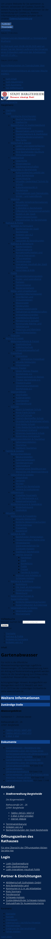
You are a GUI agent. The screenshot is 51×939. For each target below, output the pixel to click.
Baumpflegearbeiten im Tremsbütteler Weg (22, 65)
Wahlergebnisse (24, 524)
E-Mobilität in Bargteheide (29, 207)
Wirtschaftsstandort (26, 154)
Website (18, 818)
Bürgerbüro (27, 563)
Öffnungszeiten (23, 258)
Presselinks (21, 527)
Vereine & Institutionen (27, 489)
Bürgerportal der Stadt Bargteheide (27, 230)
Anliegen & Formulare (22, 225)
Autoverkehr (22, 204)
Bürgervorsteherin (25, 287)
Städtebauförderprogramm (29, 136)
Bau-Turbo (21, 139)
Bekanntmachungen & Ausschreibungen (22, 597)
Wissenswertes (23, 163)
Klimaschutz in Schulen (27, 320)
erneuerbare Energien (27, 314)
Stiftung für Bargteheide (28, 486)
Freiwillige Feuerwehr (26, 495)
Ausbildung (21, 584)
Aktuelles (10, 513)
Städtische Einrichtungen (23, 116)
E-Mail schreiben (22, 815)
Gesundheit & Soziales (22, 474)
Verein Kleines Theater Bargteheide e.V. (27, 372)
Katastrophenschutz (26, 501)
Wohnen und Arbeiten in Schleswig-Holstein (28, 577)
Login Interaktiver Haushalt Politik (23, 869)
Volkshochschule (24, 347)
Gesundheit (22, 477)
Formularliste (22, 237)
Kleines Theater (18, 367)
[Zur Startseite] (22, 99)
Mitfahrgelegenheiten (26, 216)
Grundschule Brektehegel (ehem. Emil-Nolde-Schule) (32, 423)
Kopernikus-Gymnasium (28, 436)
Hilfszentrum (17, 492)
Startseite (10, 110)
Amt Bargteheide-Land (17, 885)
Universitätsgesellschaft (27, 350)
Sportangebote (18, 391)
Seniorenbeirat (23, 284)
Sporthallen (22, 394)
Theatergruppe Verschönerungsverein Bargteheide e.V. (27, 385)
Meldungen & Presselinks (23, 515)
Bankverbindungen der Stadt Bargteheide (27, 829)
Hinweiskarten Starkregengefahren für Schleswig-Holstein (27, 545)
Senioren (20, 480)
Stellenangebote (24, 590)
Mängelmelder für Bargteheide (31, 219)
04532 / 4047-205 (18, 730)
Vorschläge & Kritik (25, 270)
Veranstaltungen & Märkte (24, 607)
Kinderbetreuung (24, 507)
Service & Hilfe (18, 533)
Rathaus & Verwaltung (22, 243)
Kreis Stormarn (13, 891)
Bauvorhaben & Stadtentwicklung (28, 125)
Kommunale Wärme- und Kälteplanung (28, 325)
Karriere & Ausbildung (22, 581)
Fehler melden (13, 931)
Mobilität (15, 199)
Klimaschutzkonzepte (26, 308)
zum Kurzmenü (13, 84)
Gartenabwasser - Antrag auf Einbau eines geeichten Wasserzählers (27, 776)
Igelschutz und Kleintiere (28, 329)
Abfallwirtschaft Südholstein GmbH (23, 882)
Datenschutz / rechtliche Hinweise (23, 922)
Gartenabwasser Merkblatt (20, 780)
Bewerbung (21, 592)
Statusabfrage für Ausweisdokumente (25, 903)
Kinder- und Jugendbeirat (28, 279)
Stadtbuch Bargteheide (27, 551)
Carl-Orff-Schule (24, 415)
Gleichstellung (23, 465)
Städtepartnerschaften (27, 166)
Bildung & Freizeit (15, 338)
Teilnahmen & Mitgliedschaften (31, 311)
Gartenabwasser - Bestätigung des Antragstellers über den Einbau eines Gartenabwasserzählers (24, 762)
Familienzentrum (24, 462)
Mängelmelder (13, 925)
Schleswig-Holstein (15, 897)
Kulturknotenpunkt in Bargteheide (27, 189)
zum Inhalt (11, 78)
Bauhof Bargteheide (26, 119)
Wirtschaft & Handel (21, 142)
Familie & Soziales (15, 450)
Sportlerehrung (23, 403)
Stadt (8, 113)
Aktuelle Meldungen (26, 518)
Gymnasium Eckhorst (26, 430)
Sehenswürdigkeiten (26, 441)
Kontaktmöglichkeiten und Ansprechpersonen (29, 254)
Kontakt (10, 916)
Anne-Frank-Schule (25, 412)
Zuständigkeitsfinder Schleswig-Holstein (26, 900)
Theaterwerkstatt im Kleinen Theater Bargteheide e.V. (30, 378)
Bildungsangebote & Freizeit (25, 341)
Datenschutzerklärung (21, 18)
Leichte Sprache (9, 102)
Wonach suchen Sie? (11, 621)
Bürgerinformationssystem (29, 276)
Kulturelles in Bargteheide (24, 169)
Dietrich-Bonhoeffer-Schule (30, 418)
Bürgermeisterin (24, 246)
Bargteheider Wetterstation (29, 536)
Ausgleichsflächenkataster (29, 293)
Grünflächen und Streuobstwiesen (24, 298)
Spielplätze (21, 510)
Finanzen (15, 335)
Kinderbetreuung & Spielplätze (26, 504)
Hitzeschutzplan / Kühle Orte (30, 539)
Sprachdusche (23, 178)
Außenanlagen (23, 397)
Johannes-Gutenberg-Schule (30, 433)
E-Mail (12, 736)
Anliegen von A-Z (24, 234)
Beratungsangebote (21, 453)
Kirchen (20, 483)
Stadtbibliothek (23, 344)
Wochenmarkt (23, 613)
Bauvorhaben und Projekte (29, 130)
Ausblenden (6, 24)
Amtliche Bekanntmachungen (31, 521)
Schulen (15, 406)
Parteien (20, 282)
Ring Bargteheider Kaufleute (30, 151)
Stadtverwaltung (24, 249)
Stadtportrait (17, 157)
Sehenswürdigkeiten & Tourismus (28, 438)
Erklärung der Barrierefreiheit (21, 928)
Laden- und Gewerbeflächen (30, 145)
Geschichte (21, 160)
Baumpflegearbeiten (26, 332)
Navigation (26, 557)
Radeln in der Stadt (25, 213)
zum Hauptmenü (14, 81)
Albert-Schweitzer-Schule (28, 409)
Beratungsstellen (24, 456)
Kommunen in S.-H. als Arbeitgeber (23, 888)
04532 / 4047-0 (22, 812)
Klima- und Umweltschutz (24, 290)
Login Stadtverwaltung (17, 863)
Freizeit (24, 569)
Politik (14, 273)
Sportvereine (22, 400)
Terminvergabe (23, 261)
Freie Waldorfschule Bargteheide (32, 427)
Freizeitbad (16, 353)
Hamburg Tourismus (26, 447)
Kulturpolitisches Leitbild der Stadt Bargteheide (30, 174)
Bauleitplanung (23, 127)
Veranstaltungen (24, 610)
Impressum (11, 919)
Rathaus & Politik (14, 222)
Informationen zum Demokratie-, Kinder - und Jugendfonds (32, 195)
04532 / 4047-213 (18, 733)
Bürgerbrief (21, 530)
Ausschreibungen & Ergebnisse (31, 604)
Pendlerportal (13, 894)
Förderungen (22, 305)
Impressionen (23, 364)
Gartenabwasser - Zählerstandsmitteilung (17, 770)
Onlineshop (22, 356)
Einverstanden (7, 27)
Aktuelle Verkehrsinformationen (32, 202)
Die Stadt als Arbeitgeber (28, 587)
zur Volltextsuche (14, 87)
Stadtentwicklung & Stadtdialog (31, 133)
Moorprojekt (22, 302)
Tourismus (21, 444)
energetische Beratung (27, 317)
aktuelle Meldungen (26, 361)
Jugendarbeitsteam (25, 459)
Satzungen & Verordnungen (30, 240)
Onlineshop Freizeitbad (32, 359)
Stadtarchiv (21, 122)
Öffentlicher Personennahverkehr (33, 210)
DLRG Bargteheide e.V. (27, 498)
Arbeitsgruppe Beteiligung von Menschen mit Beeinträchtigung (32, 470)
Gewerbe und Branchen (28, 148)
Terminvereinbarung (16, 824)
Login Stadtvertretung (17, 866)
